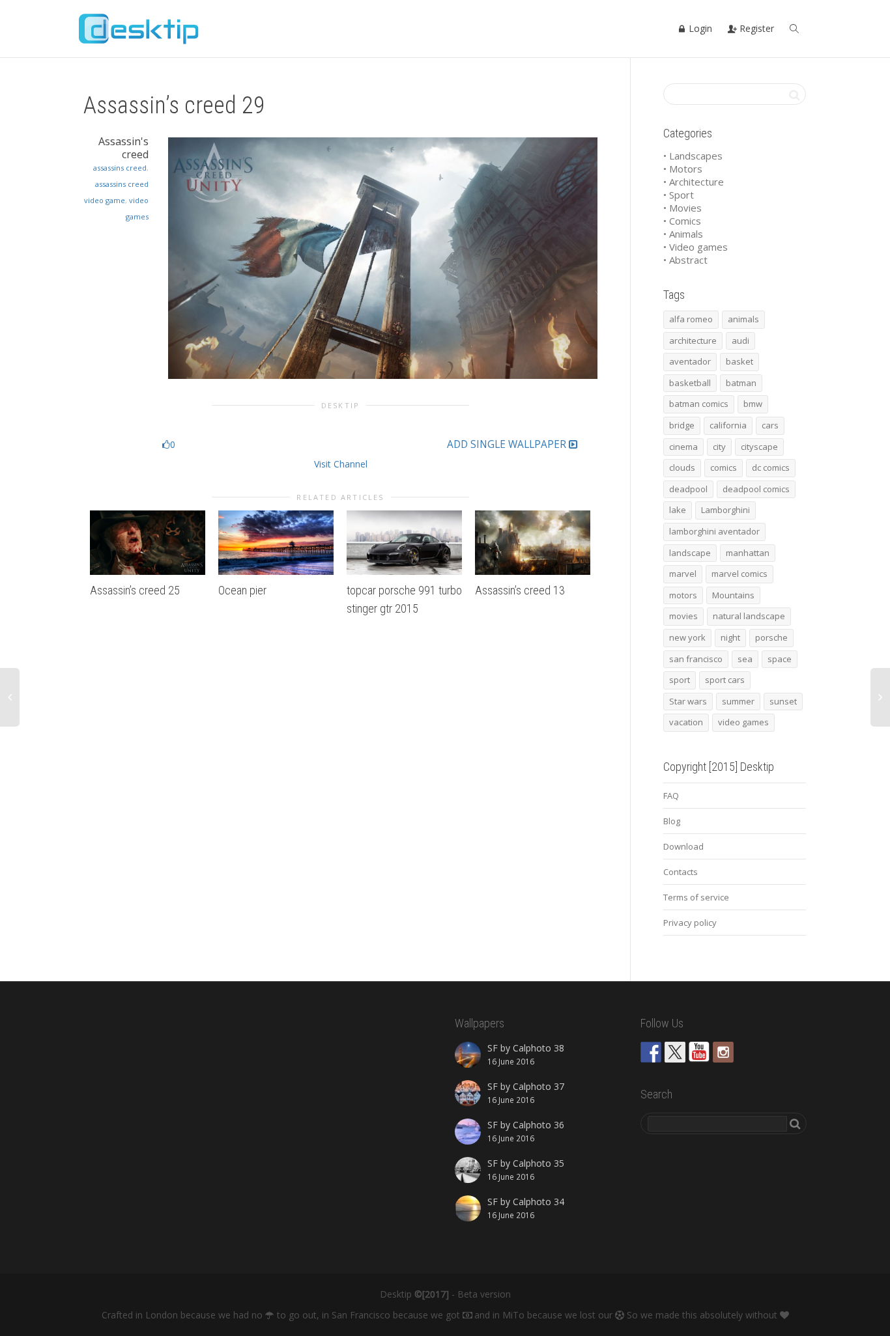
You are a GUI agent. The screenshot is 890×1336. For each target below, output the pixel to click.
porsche (771, 637)
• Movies (682, 207)
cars (770, 425)
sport (679, 680)
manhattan (747, 553)
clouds (682, 467)
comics (723, 467)
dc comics (771, 467)
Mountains (733, 595)
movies (683, 616)
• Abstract (685, 259)
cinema (683, 446)
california (728, 425)
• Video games (695, 246)
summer (738, 701)
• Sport (678, 194)
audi (740, 340)
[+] (147, 543)
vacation (686, 722)
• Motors (682, 168)
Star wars (688, 701)
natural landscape (749, 616)
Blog (671, 821)
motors (683, 595)
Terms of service (696, 897)
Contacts (680, 872)
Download (683, 846)
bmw (752, 404)
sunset (783, 701)
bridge (682, 425)
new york (687, 637)
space (780, 659)
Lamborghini (725, 510)
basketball (690, 383)
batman (741, 383)
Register (755, 28)
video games (743, 722)
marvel (682, 573)
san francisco (696, 659)
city (719, 446)
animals (743, 319)
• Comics (682, 220)
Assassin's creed (123, 147)
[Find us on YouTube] (699, 1052)
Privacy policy (690, 922)
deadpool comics (756, 489)
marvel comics (739, 573)
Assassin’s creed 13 (520, 590)
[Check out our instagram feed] (723, 1052)
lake (677, 510)
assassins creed (120, 168)
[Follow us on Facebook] (650, 1052)
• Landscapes (693, 155)
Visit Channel (340, 464)
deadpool (688, 489)
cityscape (759, 446)
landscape (690, 553)
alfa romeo (691, 319)
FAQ (671, 795)
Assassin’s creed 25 (135, 590)
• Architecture (693, 181)
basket (739, 361)
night (730, 637)
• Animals (683, 233)
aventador (690, 361)
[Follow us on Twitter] (675, 1052)
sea (745, 659)
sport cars (725, 680)
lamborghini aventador (714, 531)
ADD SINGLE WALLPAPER (508, 444)
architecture (693, 340)
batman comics (698, 404)
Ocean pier (242, 590)
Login (699, 28)
